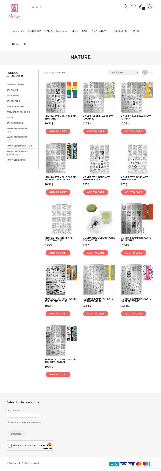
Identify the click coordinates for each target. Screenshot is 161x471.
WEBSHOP (34, 30)
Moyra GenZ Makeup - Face (17, 130)
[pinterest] (40, 7)
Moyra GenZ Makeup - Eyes (17, 139)
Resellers (120, 30)
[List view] (151, 72)
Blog (74, 30)
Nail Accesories (15, 123)
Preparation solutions (19, 112)
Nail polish (12, 90)
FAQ (84, 30)
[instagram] (33, 7)
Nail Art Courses (56, 30)
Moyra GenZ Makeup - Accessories (17, 153)
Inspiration (99, 30)
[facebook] (29, 7)
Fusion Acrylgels (16, 106)
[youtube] (37, 7)
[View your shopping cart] (141, 5)
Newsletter (20, 44)
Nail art (11, 117)
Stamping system (15, 84)
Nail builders (13, 101)
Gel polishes (13, 95)
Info (136, 30)
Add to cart (58, 131)
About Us (18, 30)
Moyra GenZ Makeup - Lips (20, 145)
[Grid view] (144, 72)
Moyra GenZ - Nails (16, 159)
